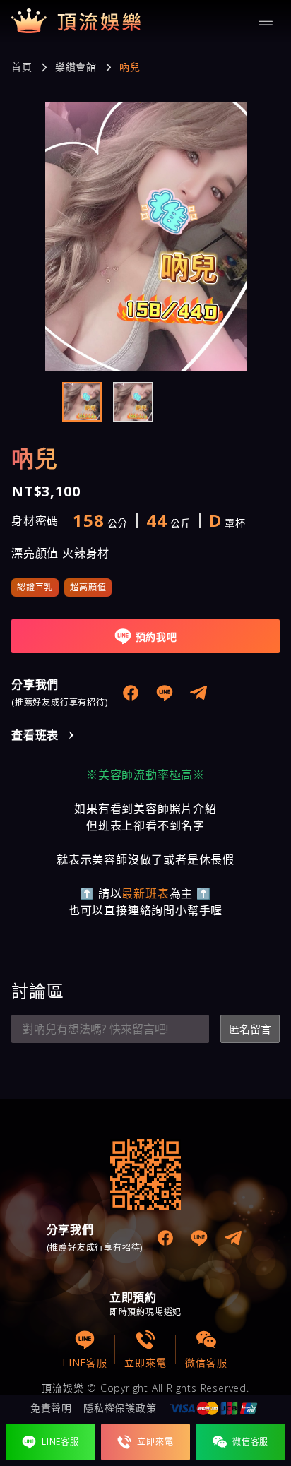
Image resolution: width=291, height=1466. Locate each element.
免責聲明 (51, 1407)
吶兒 (130, 67)
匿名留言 (250, 1029)
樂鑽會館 (76, 67)
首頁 (21, 67)
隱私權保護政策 (120, 1407)
